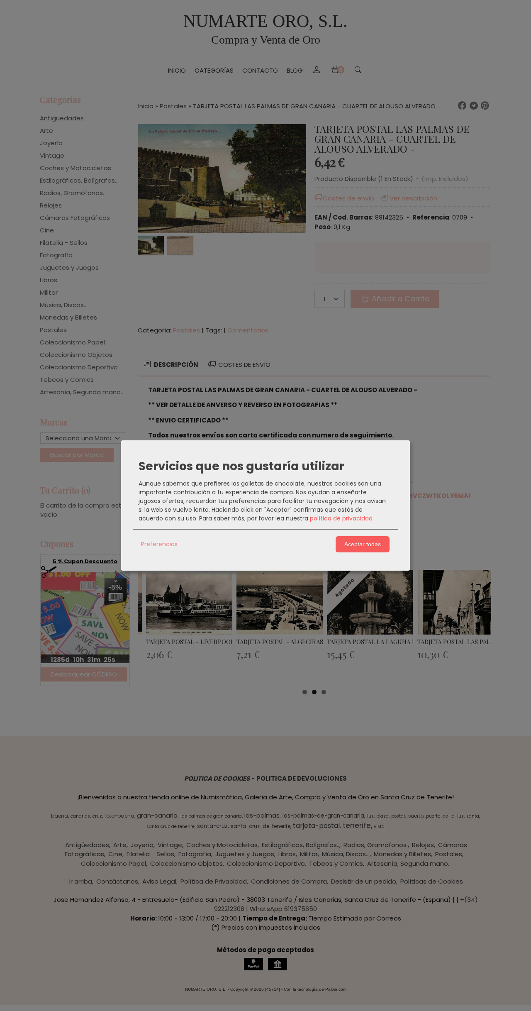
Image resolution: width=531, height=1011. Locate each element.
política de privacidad (341, 518)
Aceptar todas (362, 544)
